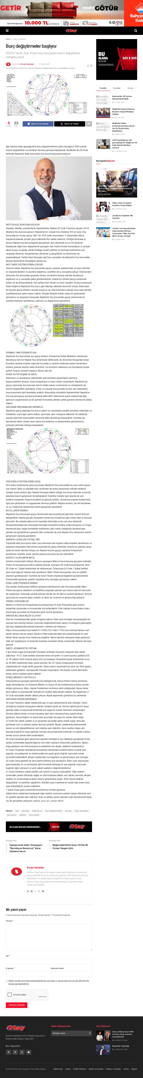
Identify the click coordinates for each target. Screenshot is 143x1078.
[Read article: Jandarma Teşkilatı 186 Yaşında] (103, 219)
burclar (68, 811)
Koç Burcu (11, 815)
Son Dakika (63, 68)
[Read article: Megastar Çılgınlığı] (103, 1050)
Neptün (23, 815)
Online (125, 1069)
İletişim (134, 1069)
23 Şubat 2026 (105, 194)
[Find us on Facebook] (8, 1052)
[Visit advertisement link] (49, 826)
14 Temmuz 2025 (120, 209)
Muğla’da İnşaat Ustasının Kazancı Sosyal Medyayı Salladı (123, 111)
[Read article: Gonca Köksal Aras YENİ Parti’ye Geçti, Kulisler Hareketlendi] (103, 1036)
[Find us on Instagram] (22, 1052)
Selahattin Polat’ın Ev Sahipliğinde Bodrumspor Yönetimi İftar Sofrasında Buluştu (115, 188)
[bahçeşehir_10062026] (71, 13)
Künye (67, 1069)
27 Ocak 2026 (44, 64)
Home (8, 39)
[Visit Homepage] (71, 31)
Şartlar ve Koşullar (96, 1069)
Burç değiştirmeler (53, 811)
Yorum (10, 921)
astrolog (25, 811)
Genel (31, 68)
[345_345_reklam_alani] (116, 59)
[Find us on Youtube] (28, 1052)
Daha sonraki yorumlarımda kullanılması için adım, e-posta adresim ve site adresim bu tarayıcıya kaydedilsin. (49, 982)
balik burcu (37, 811)
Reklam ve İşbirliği (113, 1069)
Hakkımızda (58, 1069)
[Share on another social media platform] (89, 124)
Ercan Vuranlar (27, 64)
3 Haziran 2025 (120, 222)
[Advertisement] (57, 137)
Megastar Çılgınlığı (120, 1046)
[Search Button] (135, 31)
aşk (16, 811)
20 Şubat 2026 (119, 239)
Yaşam (72, 68)
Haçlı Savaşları (81, 811)
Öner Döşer (34, 815)
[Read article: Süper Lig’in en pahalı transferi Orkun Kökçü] (103, 207)
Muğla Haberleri (50, 68)
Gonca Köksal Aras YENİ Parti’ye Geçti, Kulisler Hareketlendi (123, 1034)
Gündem (38, 68)
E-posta (10, 968)
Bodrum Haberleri (19, 39)
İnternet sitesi (57, 968)
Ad (8, 956)
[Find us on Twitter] (15, 1052)
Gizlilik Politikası (79, 1069)
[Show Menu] (7, 31)
